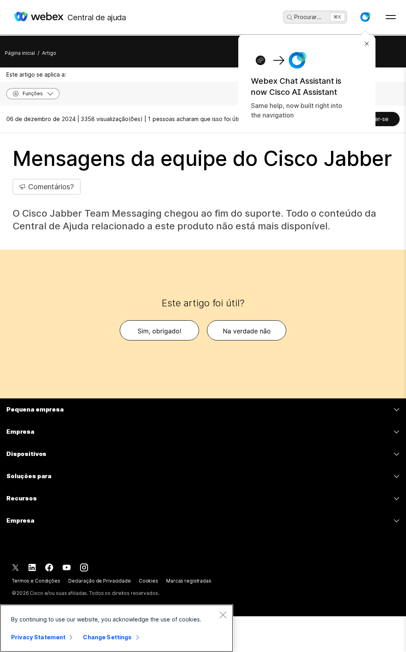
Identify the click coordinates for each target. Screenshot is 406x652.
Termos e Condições (36, 581)
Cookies (148, 581)
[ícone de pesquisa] (290, 17)
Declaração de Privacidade (99, 581)
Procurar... (308, 16)
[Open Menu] (390, 17)
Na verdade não (247, 331)
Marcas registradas (188, 581)
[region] (116, 628)
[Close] (223, 615)
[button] (365, 17)
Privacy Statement (38, 637)
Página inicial (20, 53)
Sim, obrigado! (159, 331)
